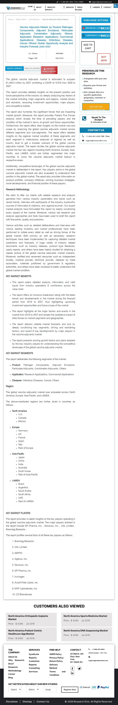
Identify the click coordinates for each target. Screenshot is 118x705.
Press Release (78, 8)
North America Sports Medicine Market (85, 616)
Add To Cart (87, 46)
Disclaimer (12, 701)
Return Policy (56, 661)
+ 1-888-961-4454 (66, 2)
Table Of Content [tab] (32, 68)
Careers (96, 7)
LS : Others (33, 53)
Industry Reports (50, 8)
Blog (10, 677)
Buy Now (104, 58)
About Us (38, 8)
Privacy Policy (56, 657)
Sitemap (27, 701)
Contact (107, 7)
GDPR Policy (55, 654)
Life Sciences (34, 19)
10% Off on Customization (96, 107)
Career (11, 674)
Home (30, 6)
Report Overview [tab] (14, 68)
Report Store (21, 19)
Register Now (70, 689)
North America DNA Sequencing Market (86, 630)
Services (70, 7)
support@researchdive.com (101, 2)
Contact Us (43, 701)
